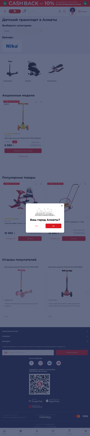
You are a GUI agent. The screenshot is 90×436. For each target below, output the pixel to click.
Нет (36, 226)
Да (53, 226)
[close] (62, 205)
